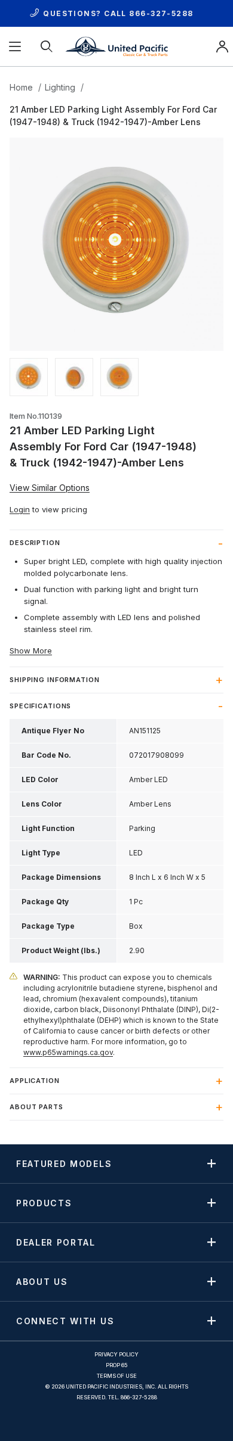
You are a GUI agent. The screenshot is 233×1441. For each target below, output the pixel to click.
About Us (42, 1281)
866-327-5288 (161, 13)
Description (35, 543)
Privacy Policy (116, 1354)
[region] (116, 377)
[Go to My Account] (222, 46)
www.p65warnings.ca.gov (68, 1052)
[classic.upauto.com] (116, 46)
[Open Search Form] (47, 46)
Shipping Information (55, 680)
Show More (31, 651)
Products (44, 1203)
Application (35, 1080)
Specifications (40, 706)
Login (20, 509)
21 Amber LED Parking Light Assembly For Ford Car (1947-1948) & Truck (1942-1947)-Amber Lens (113, 115)
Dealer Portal (56, 1242)
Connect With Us (65, 1320)
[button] (28, 377)
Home (21, 87)
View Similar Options (50, 488)
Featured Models (64, 1163)
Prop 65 (117, 1365)
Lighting (60, 87)
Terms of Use (117, 1375)
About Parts (36, 1107)
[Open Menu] (16, 46)
